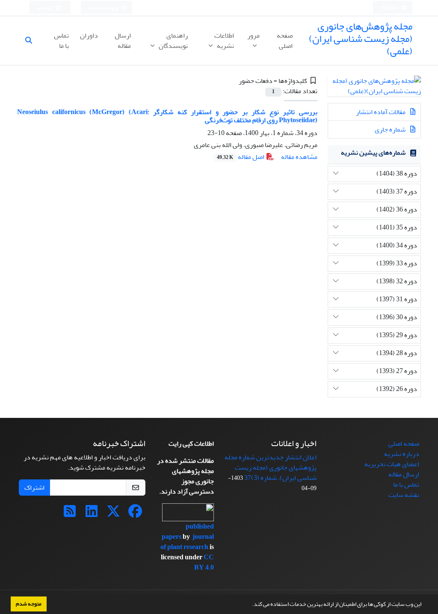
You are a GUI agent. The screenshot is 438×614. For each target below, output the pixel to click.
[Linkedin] (91, 514)
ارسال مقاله (123, 40)
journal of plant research (187, 541)
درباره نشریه (401, 453)
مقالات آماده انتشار (381, 112)
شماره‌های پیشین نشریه (373, 152)
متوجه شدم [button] (28, 604)
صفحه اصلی (285, 40)
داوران (89, 35)
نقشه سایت (403, 494)
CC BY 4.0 (204, 562)
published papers (188, 531)
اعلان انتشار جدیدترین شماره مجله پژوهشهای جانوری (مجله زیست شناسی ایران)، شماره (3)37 (271, 467)
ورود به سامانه (104, 8)
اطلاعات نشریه (224, 40)
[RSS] (69, 514)
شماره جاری (391, 129)
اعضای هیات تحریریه (391, 464)
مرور (253, 35)
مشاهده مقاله (299, 156)
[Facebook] (135, 514)
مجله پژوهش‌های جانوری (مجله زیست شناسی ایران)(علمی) (360, 38)
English (390, 8)
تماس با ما (61, 40)
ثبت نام (46, 8)
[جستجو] (32, 40)
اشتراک (34, 487)
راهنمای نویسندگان (172, 40)
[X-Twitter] (113, 514)
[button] (250, 605)
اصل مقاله (241, 156)
